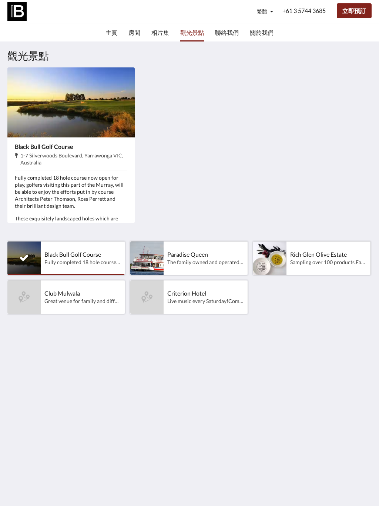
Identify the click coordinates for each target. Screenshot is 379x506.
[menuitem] (111, 32)
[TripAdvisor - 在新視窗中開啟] (364, 357)
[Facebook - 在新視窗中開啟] (343, 357)
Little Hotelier (352, 409)
